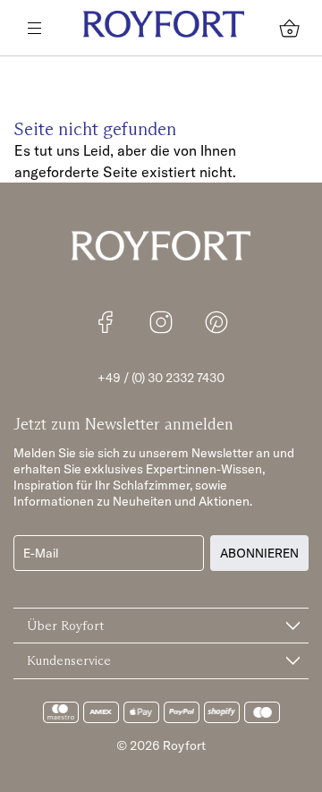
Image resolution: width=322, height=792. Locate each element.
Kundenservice (69, 660)
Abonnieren (259, 553)
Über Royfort (65, 625)
